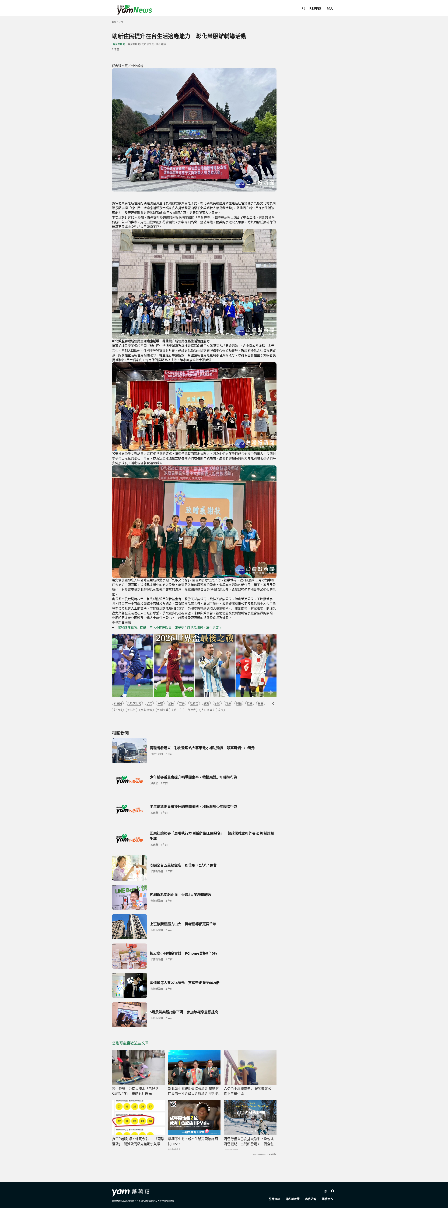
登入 (330, 8)
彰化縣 (118, 710)
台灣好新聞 (119, 44)
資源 (228, 703)
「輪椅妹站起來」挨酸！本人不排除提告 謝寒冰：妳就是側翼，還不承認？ (168, 627)
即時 (121, 21)
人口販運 (206, 710)
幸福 (160, 703)
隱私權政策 (293, 1199)
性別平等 (163, 710)
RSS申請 (315, 8)
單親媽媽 (146, 710)
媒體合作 (327, 1199)
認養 (182, 703)
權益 (250, 703)
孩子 (176, 710)
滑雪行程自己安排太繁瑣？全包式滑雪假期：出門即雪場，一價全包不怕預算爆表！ (249, 1141)
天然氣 (131, 710)
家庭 (217, 703)
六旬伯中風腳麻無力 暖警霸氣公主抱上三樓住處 (249, 1091)
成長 (220, 710)
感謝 (206, 703)
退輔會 (194, 703)
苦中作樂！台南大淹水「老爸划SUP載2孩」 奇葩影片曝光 (135, 1091)
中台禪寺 (190, 710)
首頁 (114, 21)
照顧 (239, 703)
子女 (149, 703)
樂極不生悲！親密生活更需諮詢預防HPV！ (193, 1141)
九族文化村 (134, 703)
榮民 (171, 703)
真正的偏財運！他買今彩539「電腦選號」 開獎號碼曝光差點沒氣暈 (138, 1141)
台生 (260, 703)
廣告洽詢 (310, 1199)
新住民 (118, 703)
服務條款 (274, 1199)
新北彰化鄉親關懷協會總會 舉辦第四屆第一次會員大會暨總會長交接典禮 (193, 1091)
